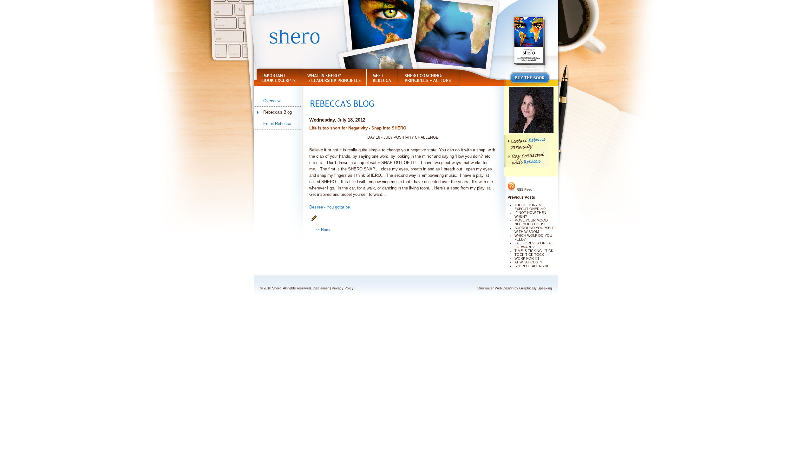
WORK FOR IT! (526, 258)
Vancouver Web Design (495, 288)
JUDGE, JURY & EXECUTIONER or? (530, 207)
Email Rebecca (277, 123)
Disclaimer (321, 288)
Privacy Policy (343, 288)
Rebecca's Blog (277, 112)
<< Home (323, 230)
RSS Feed (523, 189)
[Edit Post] (314, 219)
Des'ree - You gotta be (329, 207)
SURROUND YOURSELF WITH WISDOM (534, 230)
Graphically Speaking (535, 288)
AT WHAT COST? (528, 262)
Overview (271, 100)
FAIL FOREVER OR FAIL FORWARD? (533, 245)
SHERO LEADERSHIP (531, 266)
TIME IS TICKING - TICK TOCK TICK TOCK (533, 252)
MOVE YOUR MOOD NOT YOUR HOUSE (531, 222)
